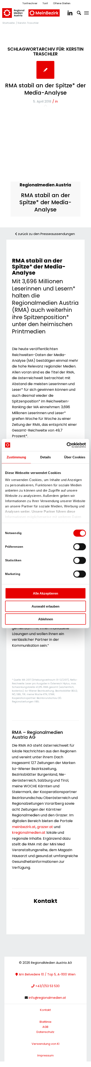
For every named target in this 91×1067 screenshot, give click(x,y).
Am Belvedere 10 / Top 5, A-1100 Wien (47, 974)
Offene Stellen (61, 3)
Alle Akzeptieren (45, 593)
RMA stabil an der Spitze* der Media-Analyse (45, 89)
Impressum (45, 1055)
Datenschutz (45, 1032)
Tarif (45, 3)
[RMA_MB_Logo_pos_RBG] (36, 13)
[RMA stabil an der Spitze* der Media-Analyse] (45, 70)
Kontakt (45, 1010)
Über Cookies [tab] (74, 457)
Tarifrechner (29, 3)
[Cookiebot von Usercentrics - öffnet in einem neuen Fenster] (66, 445)
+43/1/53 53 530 (47, 986)
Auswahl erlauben (45, 606)
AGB (45, 1027)
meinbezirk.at (24, 826)
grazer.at (45, 826)
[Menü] (86, 13)
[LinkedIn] (67, 13)
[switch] (79, 546)
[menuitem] (86, 13)
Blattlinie (45, 1022)
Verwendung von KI (45, 1044)
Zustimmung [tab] (16, 457)
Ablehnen (45, 619)
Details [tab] (45, 457)
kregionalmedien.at (29, 832)
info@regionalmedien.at (47, 997)
